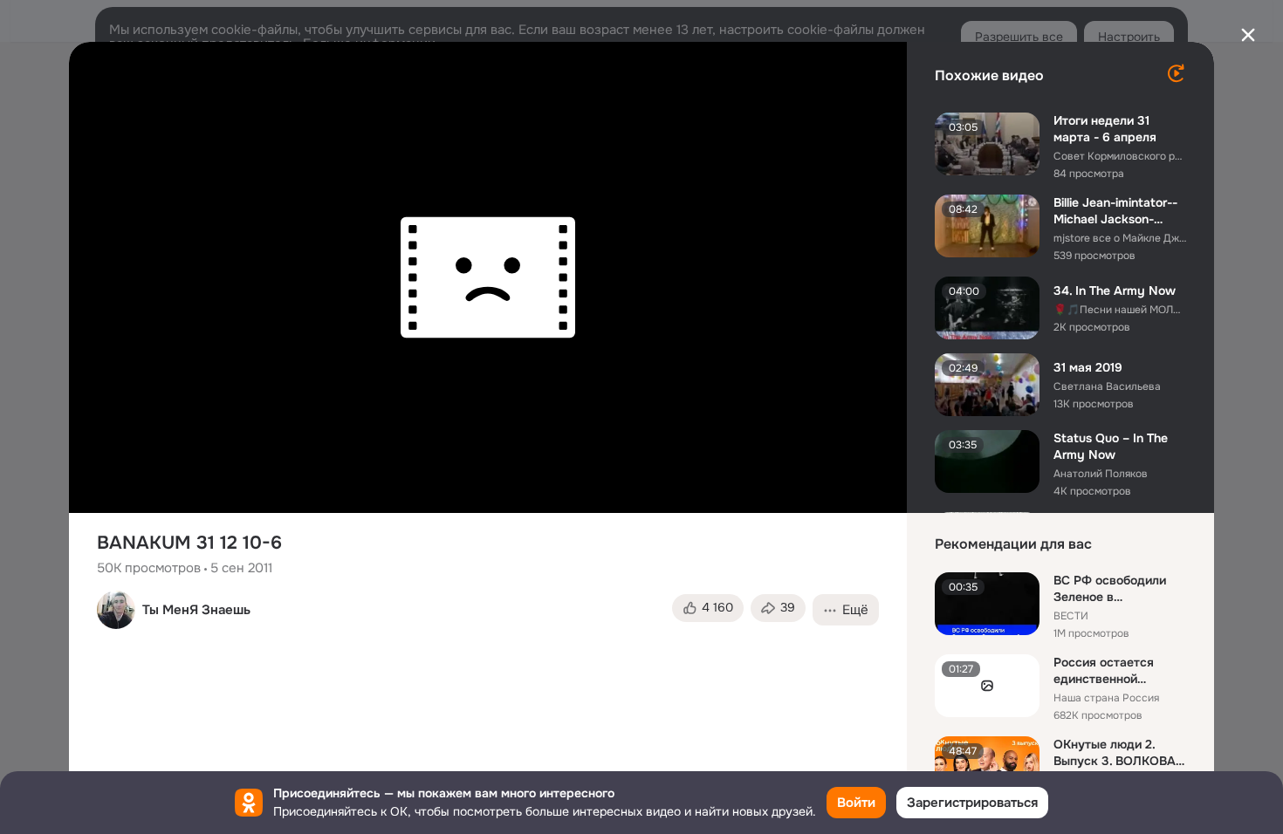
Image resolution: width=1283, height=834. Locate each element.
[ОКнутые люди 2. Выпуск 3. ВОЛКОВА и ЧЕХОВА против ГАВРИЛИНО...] (987, 767)
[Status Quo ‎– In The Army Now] (987, 461)
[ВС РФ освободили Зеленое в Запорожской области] (987, 603)
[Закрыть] (1248, 35)
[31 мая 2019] (987, 384)
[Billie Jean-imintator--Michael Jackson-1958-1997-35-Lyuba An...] (987, 226)
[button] (708, 608)
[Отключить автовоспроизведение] (1175, 73)
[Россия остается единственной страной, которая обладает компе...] (987, 685)
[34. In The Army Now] (987, 308)
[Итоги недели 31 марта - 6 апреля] (987, 144)
